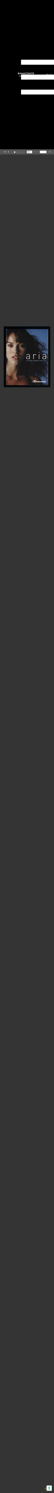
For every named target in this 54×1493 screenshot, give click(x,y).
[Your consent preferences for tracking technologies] (49, 1488)
